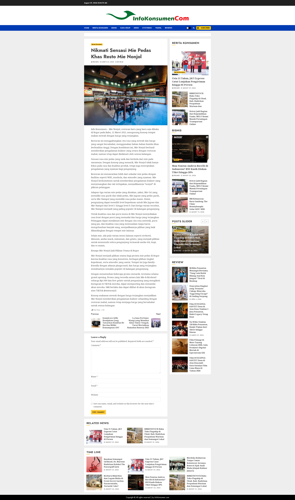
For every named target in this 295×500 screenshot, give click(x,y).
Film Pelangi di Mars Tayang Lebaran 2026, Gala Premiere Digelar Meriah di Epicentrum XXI (180, 346)
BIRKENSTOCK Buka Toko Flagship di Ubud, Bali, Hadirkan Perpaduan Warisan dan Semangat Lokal (135, 435)
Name (94, 376)
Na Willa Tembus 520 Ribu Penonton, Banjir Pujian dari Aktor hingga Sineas (180, 328)
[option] (190, 240)
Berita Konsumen (100, 28)
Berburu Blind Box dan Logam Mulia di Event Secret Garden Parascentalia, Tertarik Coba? (94, 482)
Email (94, 385)
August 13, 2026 (197, 212)
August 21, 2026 (152, 442)
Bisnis (114, 28)
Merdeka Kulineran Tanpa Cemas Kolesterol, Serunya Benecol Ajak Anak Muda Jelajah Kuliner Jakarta (177, 464)
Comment (96, 345)
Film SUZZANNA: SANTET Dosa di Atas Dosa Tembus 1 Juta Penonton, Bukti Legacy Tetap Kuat (180, 310)
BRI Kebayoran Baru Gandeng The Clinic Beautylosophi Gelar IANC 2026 (180, 205)
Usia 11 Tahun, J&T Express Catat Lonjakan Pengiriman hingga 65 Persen (94, 435)
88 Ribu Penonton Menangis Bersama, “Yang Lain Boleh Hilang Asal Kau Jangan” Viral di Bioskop (180, 274)
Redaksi (96, 62)
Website (94, 395)
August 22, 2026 (189, 176)
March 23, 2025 (108, 62)
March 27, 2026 (197, 335)
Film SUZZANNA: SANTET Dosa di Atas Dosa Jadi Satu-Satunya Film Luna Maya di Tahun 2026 (180, 364)
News (136, 28)
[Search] (193, 28)
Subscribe (205, 28)
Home (86, 28)
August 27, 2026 (112, 442)
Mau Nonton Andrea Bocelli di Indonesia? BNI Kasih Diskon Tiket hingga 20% (190, 149)
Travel (158, 28)
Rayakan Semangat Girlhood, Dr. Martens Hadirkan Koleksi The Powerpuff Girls (94, 464)
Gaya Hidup (125, 28)
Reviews (168, 28)
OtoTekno (147, 28)
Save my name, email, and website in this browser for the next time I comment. (123, 405)
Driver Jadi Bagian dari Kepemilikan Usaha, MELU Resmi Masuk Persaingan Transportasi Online (180, 117)
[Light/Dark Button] (188, 28)
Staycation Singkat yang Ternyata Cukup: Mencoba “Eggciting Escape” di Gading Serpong (180, 292)
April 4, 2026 (196, 299)
